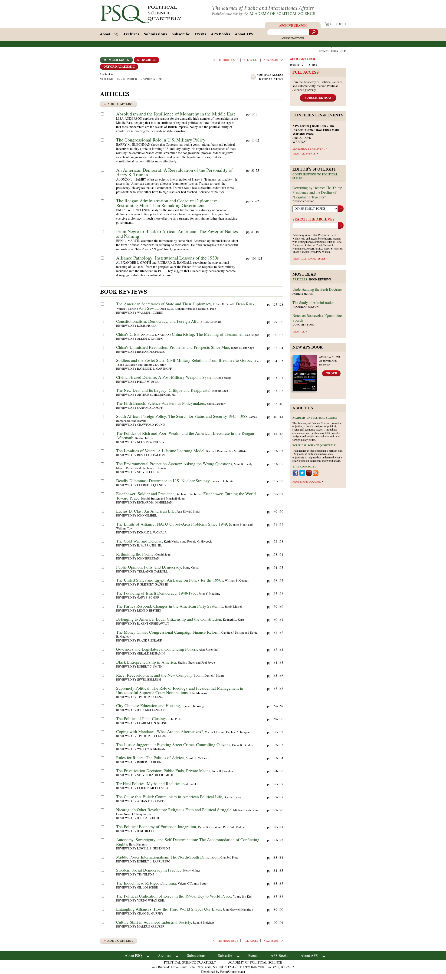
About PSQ (109, 34)
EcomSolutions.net (232, 971)
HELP (343, 51)
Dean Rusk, (246, 303)
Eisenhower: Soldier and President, (145, 493)
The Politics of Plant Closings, (142, 718)
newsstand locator (306, 481)
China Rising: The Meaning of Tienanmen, (208, 334)
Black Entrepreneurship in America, (146, 662)
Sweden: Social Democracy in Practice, (149, 870)
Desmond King (303, 201)
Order (331, 373)
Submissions (155, 34)
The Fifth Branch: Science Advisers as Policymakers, (161, 403)
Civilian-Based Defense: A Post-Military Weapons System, (166, 377)
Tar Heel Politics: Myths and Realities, (149, 783)
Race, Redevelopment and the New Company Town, (160, 675)
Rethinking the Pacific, (135, 554)
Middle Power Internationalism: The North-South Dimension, (168, 857)
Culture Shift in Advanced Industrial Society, (154, 922)
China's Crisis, (128, 334)
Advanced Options (292, 38)
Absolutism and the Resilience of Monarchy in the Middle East (175, 114)
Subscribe (181, 34)
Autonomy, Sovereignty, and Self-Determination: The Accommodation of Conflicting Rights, (187, 842)
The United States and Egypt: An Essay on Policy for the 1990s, (170, 580)
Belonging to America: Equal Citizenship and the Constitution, (169, 619)
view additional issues (308, 258)
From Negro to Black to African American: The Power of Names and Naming (177, 233)
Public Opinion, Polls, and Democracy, (149, 567)
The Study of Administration (313, 302)
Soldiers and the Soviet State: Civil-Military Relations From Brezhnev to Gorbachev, (187, 360)
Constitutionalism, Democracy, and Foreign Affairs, (160, 321)
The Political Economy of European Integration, (156, 826)
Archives (131, 34)
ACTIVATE (323, 51)
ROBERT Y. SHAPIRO (303, 65)
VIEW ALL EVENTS (303, 153)
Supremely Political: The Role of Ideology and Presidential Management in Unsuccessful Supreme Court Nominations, (179, 690)
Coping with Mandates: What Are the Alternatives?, (160, 731)
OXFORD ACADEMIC (119, 67)
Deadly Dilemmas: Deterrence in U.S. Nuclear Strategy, (163, 480)
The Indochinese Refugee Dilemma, (146, 883)
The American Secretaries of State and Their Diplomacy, (164, 303)
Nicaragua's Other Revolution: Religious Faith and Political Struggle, (174, 809)
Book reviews (320, 279)
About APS (244, 34)
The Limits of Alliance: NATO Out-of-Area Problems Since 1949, (172, 524)
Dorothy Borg (303, 324)
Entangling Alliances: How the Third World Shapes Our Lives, (169, 909)
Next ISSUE (271, 60)
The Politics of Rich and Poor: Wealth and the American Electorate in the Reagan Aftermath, (185, 435)
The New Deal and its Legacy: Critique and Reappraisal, (164, 390)
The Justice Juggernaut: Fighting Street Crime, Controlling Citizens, (173, 744)
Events (200, 34)
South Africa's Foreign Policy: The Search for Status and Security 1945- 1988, (182, 416)
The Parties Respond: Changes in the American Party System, (168, 606)
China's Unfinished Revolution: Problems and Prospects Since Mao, (173, 347)
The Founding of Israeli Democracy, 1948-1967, (157, 593)
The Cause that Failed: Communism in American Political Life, (169, 796)
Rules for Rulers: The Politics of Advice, (150, 757)
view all (298, 331)
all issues (251, 60)
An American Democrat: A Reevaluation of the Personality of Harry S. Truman (174, 172)
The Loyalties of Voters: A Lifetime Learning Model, (161, 450)
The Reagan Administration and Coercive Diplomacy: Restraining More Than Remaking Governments (166, 202)
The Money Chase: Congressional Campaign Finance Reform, (168, 632)
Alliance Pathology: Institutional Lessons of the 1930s (167, 258)
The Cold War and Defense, (139, 541)
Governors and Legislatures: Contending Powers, (157, 649)
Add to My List (120, 104)
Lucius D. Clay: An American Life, (146, 511)
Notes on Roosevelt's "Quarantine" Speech (317, 317)
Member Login (116, 60)
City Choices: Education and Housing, (148, 705)
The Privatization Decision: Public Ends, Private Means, (163, 770)
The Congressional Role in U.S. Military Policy (160, 140)
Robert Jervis (302, 293)
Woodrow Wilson (305, 306)
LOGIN (334, 51)
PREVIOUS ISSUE (228, 60)
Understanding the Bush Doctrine (317, 289)
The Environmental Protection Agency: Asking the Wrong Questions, (174, 463)
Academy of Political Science (282, 13)
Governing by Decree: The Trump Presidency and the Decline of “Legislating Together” (317, 192)
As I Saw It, (149, 308)
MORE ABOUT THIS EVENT (308, 148)
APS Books (220, 34)
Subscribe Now (318, 98)
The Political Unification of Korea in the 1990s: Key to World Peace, (174, 896)
